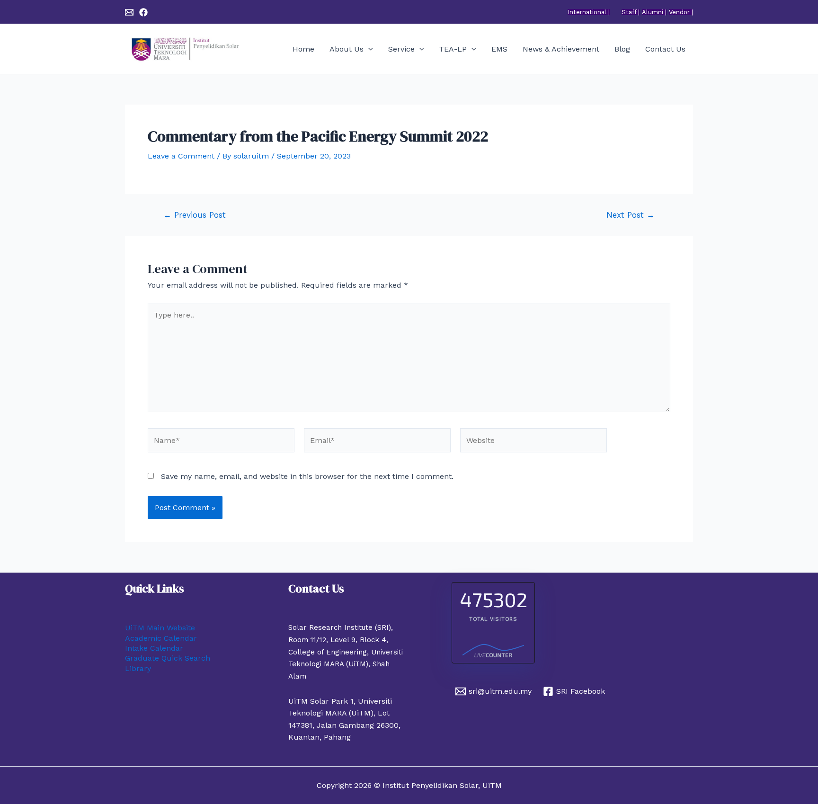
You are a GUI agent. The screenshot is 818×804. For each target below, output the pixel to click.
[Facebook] (143, 12)
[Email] (129, 12)
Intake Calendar (154, 648)
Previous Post (194, 215)
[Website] (533, 441)
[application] (368, 49)
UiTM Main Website (160, 627)
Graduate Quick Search (167, 658)
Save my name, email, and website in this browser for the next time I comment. (307, 476)
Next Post (630, 215)
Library (138, 668)
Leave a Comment (181, 155)
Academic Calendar (161, 638)
